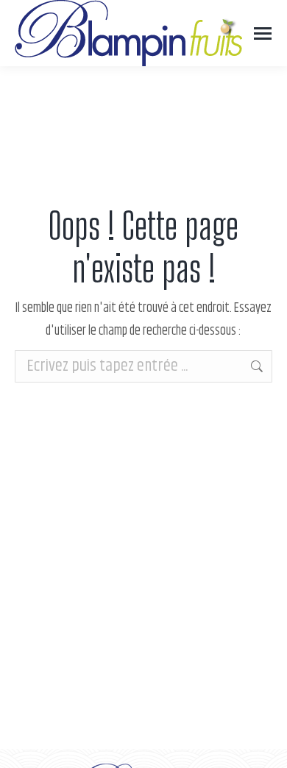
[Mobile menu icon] (262, 33)
